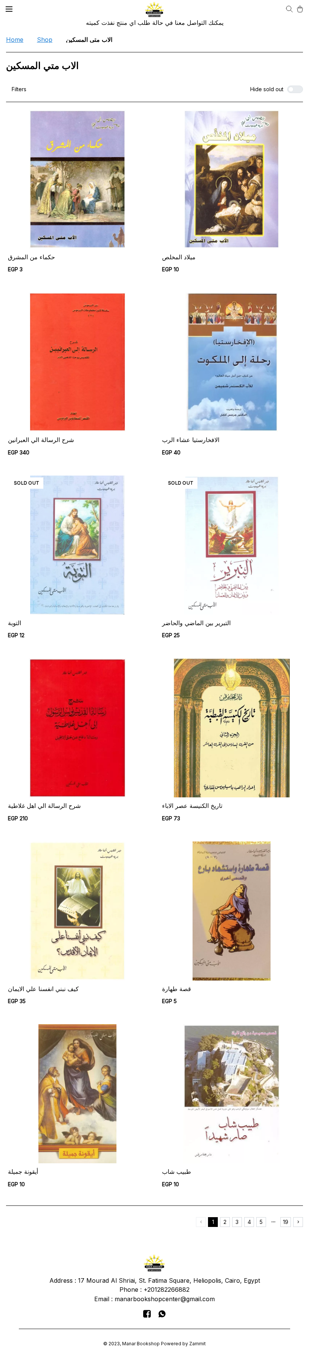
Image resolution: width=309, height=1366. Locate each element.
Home (14, 39)
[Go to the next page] (298, 1222)
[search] (289, 9)
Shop (44, 39)
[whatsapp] (162, 1313)
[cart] (300, 9)
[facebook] (147, 1313)
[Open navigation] (9, 9)
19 (285, 1222)
